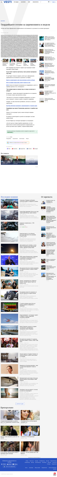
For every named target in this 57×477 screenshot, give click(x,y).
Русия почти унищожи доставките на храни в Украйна (50, 85)
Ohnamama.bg (38, 462)
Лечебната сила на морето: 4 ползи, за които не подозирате (29, 390)
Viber (9, 148)
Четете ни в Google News (10, 466)
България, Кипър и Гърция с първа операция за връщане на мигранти (50, 92)
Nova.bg (47, 460)
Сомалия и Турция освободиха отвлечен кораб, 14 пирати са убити (29, 200)
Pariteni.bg (54, 462)
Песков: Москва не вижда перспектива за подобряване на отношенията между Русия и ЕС (50, 51)
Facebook (29, 148)
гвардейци (9, 138)
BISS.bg (32, 462)
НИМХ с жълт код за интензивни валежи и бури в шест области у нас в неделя (50, 38)
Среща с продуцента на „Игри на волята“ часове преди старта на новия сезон (28, 282)
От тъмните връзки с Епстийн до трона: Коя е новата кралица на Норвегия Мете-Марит (50, 44)
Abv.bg (27, 460)
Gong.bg (36, 460)
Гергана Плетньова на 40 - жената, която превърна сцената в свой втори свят (51, 244)
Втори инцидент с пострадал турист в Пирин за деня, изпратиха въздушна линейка (29, 316)
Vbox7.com (32, 460)
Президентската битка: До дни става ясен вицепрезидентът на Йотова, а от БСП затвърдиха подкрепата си (51, 276)
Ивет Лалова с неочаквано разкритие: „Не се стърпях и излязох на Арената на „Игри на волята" (51, 235)
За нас (26, 467)
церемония (15, 138)
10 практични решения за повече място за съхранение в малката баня (10, 421)
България (23, 2)
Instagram (36, 148)
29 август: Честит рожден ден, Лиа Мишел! (29, 453)
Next (37, 62)
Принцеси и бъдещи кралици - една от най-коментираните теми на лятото (29, 367)
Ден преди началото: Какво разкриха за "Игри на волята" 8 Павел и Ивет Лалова (29, 269)
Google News (22, 148)
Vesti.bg (8, 2)
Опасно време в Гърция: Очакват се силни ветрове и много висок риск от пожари (29, 355)
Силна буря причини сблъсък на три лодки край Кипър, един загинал (29, 212)
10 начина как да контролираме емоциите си (29, 421)
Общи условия (37, 467)
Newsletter (15, 148)
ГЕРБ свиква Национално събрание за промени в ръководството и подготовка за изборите (29, 258)
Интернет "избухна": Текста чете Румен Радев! (31, 162)
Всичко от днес (20, 403)
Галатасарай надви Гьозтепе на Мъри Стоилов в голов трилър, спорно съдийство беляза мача (50, 252)
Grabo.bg (49, 462)
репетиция (22, 138)
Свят (29, 2)
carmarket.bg (46, 74)
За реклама (31, 467)
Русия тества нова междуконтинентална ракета (50, 99)
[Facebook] (56, 470)
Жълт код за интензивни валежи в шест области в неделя (51, 267)
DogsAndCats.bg (53, 460)
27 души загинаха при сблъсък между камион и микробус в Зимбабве (27, 305)
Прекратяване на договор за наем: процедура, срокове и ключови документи (49, 65)
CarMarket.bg (27, 462)
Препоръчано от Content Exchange (33, 457)
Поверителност (44, 467)
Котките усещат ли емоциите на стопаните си (50, 201)
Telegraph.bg (54, 463)
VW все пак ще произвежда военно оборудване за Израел (50, 71)
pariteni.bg (46, 67)
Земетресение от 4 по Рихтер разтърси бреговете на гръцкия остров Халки (28, 235)
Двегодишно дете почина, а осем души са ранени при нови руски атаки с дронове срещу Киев (28, 246)
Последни (16, 2)
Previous (1, 62)
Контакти (54, 469)
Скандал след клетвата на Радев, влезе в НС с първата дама (7, 162)
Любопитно (35, 2)
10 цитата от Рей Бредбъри (27, 436)
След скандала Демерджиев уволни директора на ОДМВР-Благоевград (49, 79)
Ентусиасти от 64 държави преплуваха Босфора (51, 227)
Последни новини (9, 197)
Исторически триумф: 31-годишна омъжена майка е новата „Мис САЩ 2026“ (29, 340)
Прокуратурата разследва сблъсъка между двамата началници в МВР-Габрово (29, 379)
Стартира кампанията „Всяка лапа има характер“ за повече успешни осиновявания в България (50, 209)
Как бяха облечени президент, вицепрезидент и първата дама (21, 105)
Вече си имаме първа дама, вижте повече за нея (18, 82)
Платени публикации (52, 467)
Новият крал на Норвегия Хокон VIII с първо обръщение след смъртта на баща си (50, 58)
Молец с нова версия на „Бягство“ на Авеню (10, 437)
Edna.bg (48, 463)
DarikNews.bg (42, 460)
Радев (27, 138)
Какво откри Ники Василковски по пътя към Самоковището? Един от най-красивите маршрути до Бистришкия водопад (51, 219)
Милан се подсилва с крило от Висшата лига (51, 260)
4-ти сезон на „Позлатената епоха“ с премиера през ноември (10, 453)
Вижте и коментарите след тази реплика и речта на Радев (20, 80)
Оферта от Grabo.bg (23, 225)
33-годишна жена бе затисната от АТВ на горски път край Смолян (28, 292)
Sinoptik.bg (44, 462)
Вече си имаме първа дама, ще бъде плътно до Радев (19, 162)
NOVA (7, 85)
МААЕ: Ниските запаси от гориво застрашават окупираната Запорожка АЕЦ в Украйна (28, 328)
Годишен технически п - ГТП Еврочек (27, 223)
